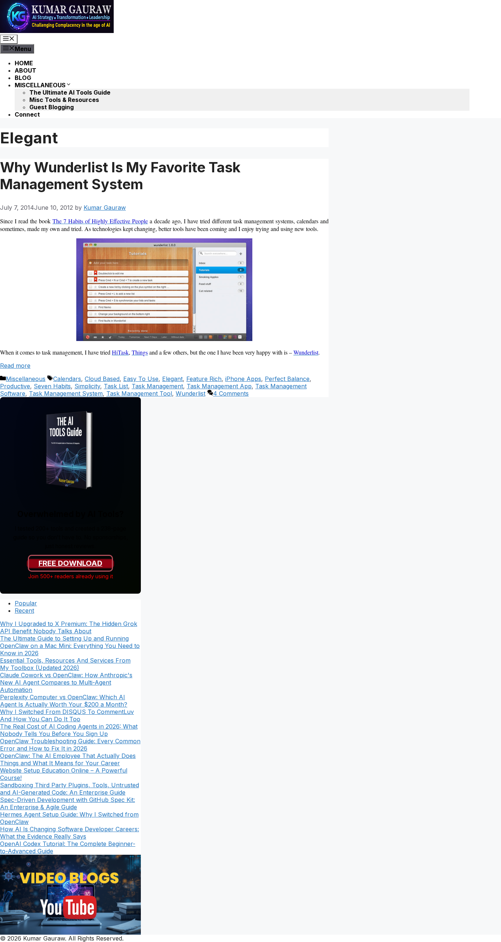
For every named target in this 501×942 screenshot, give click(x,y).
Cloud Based (102, 378)
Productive (15, 386)
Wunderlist (190, 393)
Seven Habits (52, 386)
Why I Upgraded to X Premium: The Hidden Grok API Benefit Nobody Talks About (68, 627)
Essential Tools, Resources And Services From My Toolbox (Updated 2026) (65, 664)
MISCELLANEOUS (40, 85)
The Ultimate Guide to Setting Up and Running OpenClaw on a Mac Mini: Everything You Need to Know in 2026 (70, 646)
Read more (15, 365)
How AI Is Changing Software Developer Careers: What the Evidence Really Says (69, 832)
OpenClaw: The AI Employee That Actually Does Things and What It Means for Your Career (68, 759)
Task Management (157, 386)
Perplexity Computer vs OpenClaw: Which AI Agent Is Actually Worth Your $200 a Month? (63, 700)
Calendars (67, 378)
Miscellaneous (25, 378)
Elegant (172, 378)
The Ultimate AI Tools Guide (69, 92)
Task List (116, 386)
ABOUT (25, 70)
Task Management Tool (139, 393)
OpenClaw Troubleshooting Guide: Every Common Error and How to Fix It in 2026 (70, 744)
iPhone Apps (243, 378)
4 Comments (231, 393)
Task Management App (219, 386)
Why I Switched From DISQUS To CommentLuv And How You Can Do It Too (67, 715)
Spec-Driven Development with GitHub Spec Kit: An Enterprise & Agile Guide (67, 803)
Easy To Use (140, 378)
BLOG (23, 77)
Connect (27, 114)
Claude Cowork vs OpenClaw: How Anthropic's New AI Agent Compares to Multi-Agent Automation (66, 682)
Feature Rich (204, 378)
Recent (24, 610)
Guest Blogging (51, 107)
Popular (26, 603)
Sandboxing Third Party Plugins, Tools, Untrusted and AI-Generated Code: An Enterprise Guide (69, 788)
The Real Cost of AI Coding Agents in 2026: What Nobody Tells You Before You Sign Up (69, 730)
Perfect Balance (287, 378)
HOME (24, 63)
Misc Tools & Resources (64, 99)
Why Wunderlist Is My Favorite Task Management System (120, 176)
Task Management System (66, 393)
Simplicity (87, 386)
